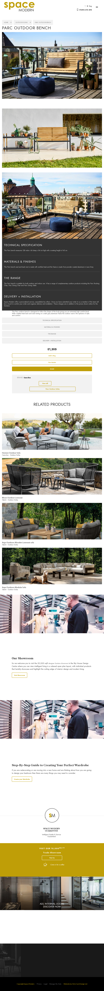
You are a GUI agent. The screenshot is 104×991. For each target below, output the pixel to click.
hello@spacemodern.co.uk (23, 925)
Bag (89, 6)
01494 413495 (18, 921)
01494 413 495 (85, 10)
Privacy (39, 984)
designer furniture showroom (58, 663)
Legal (45, 984)
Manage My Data (55, 984)
